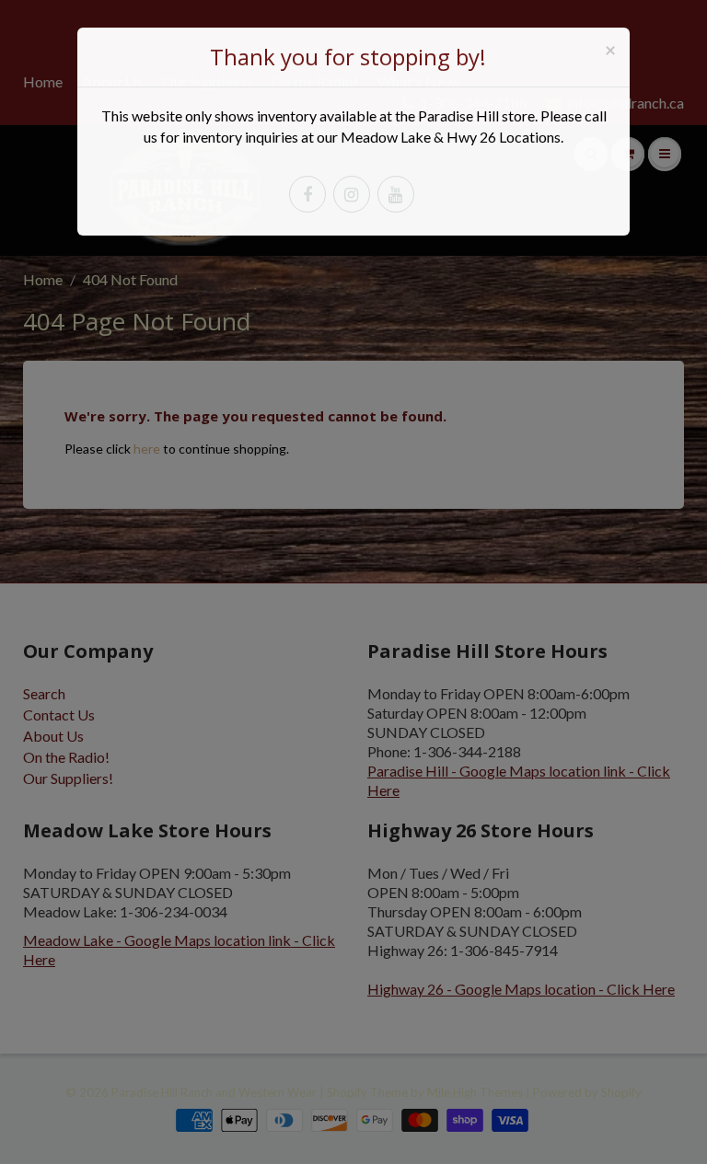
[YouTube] (395, 194)
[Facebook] (307, 194)
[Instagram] (351, 194)
